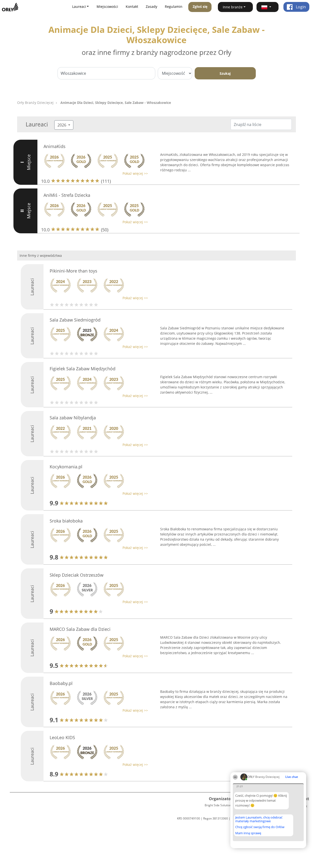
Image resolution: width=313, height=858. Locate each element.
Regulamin (173, 6)
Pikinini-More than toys (73, 271)
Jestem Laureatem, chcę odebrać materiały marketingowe (258, 819)
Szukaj (225, 73)
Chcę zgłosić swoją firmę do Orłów (259, 827)
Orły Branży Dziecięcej (35, 102)
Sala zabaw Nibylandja (73, 418)
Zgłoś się (200, 6)
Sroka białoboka (66, 521)
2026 (62, 125)
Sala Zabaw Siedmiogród (75, 320)
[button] (268, 7)
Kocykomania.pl (66, 467)
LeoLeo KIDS (62, 737)
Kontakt (132, 6)
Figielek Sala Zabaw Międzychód (82, 369)
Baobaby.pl (61, 683)
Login (300, 7)
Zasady (151, 6)
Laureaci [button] (79, 6)
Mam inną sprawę (248, 833)
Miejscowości (107, 6)
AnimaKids (55, 146)
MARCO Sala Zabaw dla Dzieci (80, 629)
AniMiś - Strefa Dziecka (67, 195)
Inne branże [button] (233, 7)
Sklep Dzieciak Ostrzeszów (76, 575)
